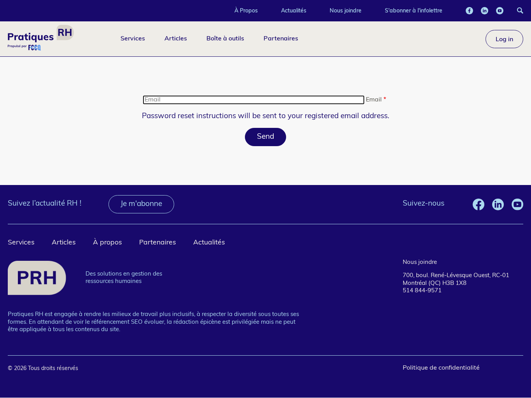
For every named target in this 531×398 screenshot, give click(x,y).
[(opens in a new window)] (469, 10)
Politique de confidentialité (441, 368)
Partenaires (281, 38)
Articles (175, 38)
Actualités (293, 10)
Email (374, 100)
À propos (107, 242)
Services (133, 38)
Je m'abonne (141, 204)
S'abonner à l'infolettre (413, 10)
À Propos (246, 10)
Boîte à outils (225, 38)
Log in (504, 39)
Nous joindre (346, 10)
